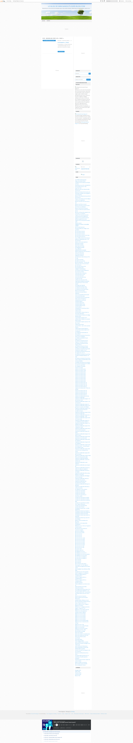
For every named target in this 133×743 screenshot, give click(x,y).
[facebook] (101, 1)
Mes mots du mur (78, 534)
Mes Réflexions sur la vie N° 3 (80, 552)
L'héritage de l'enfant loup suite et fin (82, 517)
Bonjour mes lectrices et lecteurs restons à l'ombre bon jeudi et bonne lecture (82, 210)
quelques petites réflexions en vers (82, 600)
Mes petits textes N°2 (79, 550)
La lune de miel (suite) (79, 275)
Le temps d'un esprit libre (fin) (81, 505)
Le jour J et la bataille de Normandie (82, 294)
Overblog (73, 711)
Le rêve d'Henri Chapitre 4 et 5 (81, 317)
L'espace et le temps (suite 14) (81, 383)
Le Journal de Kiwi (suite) (80, 296)
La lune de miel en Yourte (80, 274)
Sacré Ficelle (77, 638)
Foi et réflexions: (78, 248)
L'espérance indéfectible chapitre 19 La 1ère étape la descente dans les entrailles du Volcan (82, 410)
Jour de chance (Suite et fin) (80, 266)
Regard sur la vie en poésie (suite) (81, 620)
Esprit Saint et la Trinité (79, 246)
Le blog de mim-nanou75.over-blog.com (66, 6)
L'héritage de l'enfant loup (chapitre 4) (82, 512)
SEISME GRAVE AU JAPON (80, 648)
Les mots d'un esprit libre (80, 365)
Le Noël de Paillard (78, 301)
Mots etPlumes (78, 562)
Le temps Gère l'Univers (79, 506)
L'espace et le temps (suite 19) (81, 392)
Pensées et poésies (79, 582)
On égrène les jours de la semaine (81, 571)
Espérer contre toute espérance (81, 242)
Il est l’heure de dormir (79, 254)
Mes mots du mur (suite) (80, 539)
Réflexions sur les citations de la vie (82, 609)
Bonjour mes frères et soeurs (81, 204)
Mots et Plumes (78, 559)
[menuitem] (43, 21)
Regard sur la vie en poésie (80, 615)
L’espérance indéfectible (79, 397)
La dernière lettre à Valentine (80, 273)
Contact (48, 20)
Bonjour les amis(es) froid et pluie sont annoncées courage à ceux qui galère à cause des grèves (82, 193)
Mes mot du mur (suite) (79, 532)
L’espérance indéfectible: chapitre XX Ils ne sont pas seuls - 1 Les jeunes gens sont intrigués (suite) (82, 446)
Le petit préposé (78, 306)
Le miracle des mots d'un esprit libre (82, 297)
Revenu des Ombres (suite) (80, 636)
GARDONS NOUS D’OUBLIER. (80, 250)
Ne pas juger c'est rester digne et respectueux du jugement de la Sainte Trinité (82, 566)
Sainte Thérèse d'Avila (79, 640)
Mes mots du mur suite (79, 546)
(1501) (78, 673)
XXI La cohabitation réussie (80, 665)
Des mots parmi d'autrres (80, 236)
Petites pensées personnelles (81, 586)
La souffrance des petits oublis (81, 288)
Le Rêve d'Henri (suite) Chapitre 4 (81, 328)
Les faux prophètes (79, 361)
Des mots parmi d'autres (80, 231)
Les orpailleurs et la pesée (80, 366)
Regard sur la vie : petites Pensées (81, 625)
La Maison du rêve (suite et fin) (81, 279)
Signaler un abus (67, 713)
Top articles (59, 713)
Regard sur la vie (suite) (79, 627)
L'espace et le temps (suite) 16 (81, 386)
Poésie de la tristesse (79, 588)
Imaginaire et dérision (79, 255)
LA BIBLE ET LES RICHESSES (80, 269)
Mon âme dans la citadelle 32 (80, 556)
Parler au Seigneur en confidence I (81, 573)
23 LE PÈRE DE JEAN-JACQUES (80, 179)
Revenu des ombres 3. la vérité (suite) (82, 634)
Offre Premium (87, 713)
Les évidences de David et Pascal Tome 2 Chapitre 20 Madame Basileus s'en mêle (82, 355)
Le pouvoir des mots (85, 168)
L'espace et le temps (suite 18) (81, 390)
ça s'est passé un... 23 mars (63, 42)
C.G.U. (72, 713)
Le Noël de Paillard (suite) (80, 305)
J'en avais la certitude (79, 259)
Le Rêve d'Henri (78, 311)
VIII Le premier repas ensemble (81, 663)
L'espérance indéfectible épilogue (81, 458)
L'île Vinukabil (77, 519)
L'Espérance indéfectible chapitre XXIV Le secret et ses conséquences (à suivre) (82, 450)
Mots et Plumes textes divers (80, 563)
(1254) (78, 674)
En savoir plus (61, 51)
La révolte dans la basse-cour (81, 286)
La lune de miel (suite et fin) (80, 277)
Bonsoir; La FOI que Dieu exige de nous (82, 212)
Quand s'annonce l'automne (80, 596)
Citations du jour (78, 223)
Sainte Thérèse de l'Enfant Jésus (81, 646)
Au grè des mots (78, 188)
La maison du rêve (78, 278)
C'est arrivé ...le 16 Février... (80, 213)
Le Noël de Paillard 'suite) (80, 304)
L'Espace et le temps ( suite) (80, 370)
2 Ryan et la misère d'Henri (80, 181)
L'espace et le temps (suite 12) (81, 382)
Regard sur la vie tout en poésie (81, 628)
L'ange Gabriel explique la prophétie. (82, 281)
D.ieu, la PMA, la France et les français (82, 238)
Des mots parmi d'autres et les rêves (82, 235)
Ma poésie (77, 521)
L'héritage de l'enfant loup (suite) (81, 513)
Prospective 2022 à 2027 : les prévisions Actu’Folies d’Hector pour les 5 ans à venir (83, 593)
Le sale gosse (77, 331)
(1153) (77, 675)
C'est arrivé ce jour (47, 40)
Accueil (43, 20)
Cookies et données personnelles (95, 713)
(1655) (78, 670)
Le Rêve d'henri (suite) (79, 324)
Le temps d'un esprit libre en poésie (82, 497)
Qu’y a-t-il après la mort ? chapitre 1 (82, 604)
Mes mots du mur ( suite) (80, 538)
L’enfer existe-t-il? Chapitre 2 (80, 298)
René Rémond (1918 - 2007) (80, 629)
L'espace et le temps (79, 367)
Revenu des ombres (79, 632)
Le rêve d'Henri (78, 309)
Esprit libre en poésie (79, 243)
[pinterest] (104, 1)
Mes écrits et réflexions (79, 531)
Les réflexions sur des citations (81, 489)
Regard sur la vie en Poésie (80, 613)
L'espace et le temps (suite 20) (81, 393)
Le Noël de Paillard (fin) (79, 302)
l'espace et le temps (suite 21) (81, 394)
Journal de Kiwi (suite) (79, 267)
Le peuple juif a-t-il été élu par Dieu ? (82, 308)
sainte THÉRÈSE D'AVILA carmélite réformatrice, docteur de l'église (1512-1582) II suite (82, 643)
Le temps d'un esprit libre (80, 490)
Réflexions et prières (79, 605)
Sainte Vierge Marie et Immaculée (81, 647)
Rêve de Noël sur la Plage (80, 631)
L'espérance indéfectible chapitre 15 (82, 404)
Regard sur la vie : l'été (79, 624)
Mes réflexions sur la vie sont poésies (82, 554)
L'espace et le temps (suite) (80, 369)
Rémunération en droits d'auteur (79, 713)
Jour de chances (78, 265)
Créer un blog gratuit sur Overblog (51, 713)
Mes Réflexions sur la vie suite (81, 555)
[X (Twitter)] (102, 1)
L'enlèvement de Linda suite (80, 300)
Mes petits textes (78, 548)
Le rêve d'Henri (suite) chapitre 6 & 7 (82, 329)
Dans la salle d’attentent (80, 227)
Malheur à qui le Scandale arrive (81, 520)
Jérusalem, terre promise (80, 261)
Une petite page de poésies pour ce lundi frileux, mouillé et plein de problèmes (82, 657)
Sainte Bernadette (78, 639)
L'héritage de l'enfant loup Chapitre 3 (82, 511)
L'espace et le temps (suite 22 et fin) (82, 396)
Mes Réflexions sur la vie (80, 551)
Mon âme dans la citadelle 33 (80, 558)
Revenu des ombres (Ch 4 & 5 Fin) (81, 635)
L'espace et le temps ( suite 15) (81, 385)
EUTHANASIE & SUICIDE (79, 247)
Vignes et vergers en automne (81, 662)
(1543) (77, 671)
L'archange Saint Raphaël (80, 285)
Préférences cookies (104, 713)
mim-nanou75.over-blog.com (34, 713)
